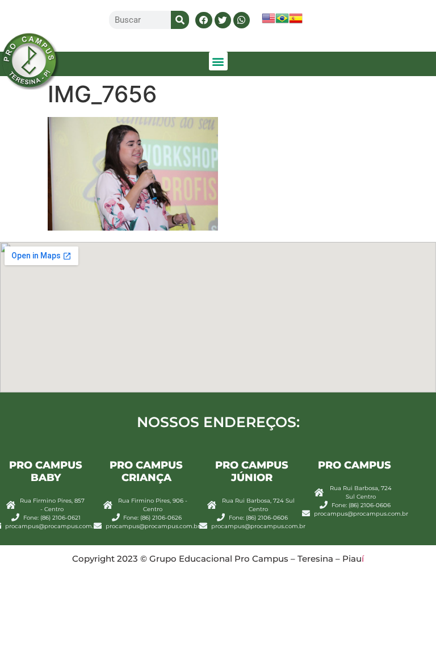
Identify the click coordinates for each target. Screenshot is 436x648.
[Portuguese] (282, 21)
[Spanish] (296, 21)
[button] (203, 20)
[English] (268, 21)
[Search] (180, 20)
